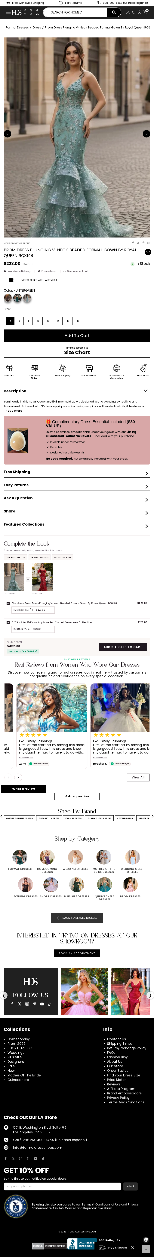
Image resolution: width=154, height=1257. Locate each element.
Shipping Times (120, 1043)
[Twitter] (25, 14)
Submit (130, 1186)
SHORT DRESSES (20, 1048)
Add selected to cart (123, 647)
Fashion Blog (117, 1057)
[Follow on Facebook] (6, 1158)
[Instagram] (31, 10)
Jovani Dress (125, 818)
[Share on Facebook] (132, 242)
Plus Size (15, 1057)
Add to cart (77, 335)
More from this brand (17, 243)
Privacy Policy (118, 1097)
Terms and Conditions (125, 1102)
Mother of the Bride (24, 1075)
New (11, 1070)
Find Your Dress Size (123, 1075)
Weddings (16, 1052)
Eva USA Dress (73, 818)
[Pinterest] (31, 14)
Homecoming (19, 1039)
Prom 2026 (17, 1043)
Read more (14, 757)
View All (138, 777)
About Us (114, 1061)
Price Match (117, 1079)
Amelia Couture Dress (19, 818)
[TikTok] (37, 10)
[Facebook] (25, 10)
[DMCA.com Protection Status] (49, 1246)
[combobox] (75, 12)
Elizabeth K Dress (49, 818)
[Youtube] (37, 14)
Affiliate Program (121, 1088)
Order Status (117, 1070)
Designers (16, 1061)
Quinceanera (18, 1079)
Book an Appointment (77, 953)
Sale (11, 1066)
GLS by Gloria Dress (99, 818)
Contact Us (116, 1039)
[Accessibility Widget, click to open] (146, 1240)
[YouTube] (42, 1004)
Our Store (115, 1066)
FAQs (111, 1052)
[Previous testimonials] (8, 777)
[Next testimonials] (18, 777)
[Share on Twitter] (138, 242)
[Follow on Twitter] (13, 1158)
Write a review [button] (23, 789)
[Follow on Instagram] (21, 1158)
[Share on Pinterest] (143, 242)
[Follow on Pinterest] (28, 1158)
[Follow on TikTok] (43, 1158)
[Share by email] (148, 242)
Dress (36, 27)
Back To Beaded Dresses (80, 918)
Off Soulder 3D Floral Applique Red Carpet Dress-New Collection (51, 622)
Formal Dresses (17, 27)
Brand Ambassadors (124, 1093)
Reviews (114, 1084)
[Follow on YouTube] (36, 1158)
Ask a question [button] (77, 796)
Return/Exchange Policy (126, 1048)
